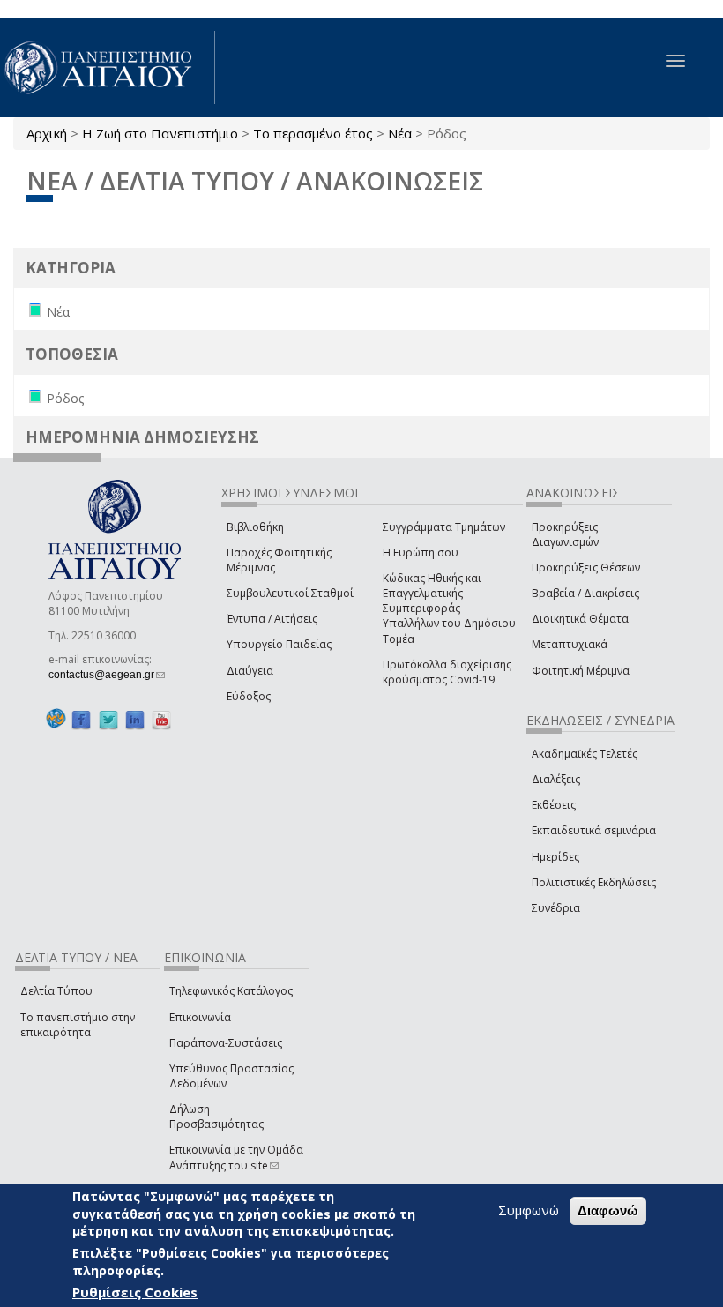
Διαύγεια (250, 670)
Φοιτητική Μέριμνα (581, 670)
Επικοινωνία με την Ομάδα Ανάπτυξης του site (236, 1157)
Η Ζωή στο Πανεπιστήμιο (160, 133)
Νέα (400, 133)
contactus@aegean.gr (106, 674)
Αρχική (46, 133)
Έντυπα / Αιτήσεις (272, 618)
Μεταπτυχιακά (569, 644)
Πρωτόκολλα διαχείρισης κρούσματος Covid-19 (447, 672)
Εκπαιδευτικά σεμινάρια (594, 830)
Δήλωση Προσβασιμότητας (216, 1116)
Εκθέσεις (554, 804)
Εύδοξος (249, 696)
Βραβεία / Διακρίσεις (585, 593)
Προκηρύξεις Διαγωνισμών (565, 534)
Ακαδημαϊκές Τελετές (584, 753)
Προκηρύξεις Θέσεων (586, 567)
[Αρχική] (107, 67)
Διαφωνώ (608, 1210)
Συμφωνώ (528, 1210)
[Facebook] (81, 719)
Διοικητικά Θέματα (580, 618)
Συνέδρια (556, 907)
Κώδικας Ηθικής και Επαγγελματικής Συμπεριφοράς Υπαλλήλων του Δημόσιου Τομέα (449, 608)
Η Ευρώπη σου (420, 552)
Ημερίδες (555, 856)
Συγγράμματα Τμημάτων (444, 526)
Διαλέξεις (556, 779)
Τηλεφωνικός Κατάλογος (231, 990)
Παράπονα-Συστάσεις (225, 1042)
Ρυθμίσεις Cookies (135, 1292)
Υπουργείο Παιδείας (279, 644)
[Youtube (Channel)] (161, 719)
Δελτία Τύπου (56, 990)
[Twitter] (108, 719)
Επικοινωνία (200, 1017)
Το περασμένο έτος (313, 133)
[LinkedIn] (135, 719)
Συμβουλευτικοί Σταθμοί (290, 593)
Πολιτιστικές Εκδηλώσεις (594, 882)
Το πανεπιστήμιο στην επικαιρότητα (77, 1025)
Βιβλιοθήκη (255, 526)
